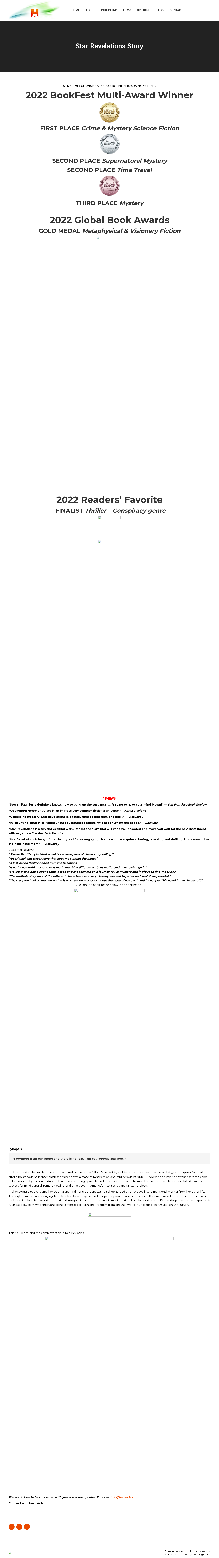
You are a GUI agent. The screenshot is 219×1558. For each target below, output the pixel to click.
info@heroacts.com (124, 1497)
